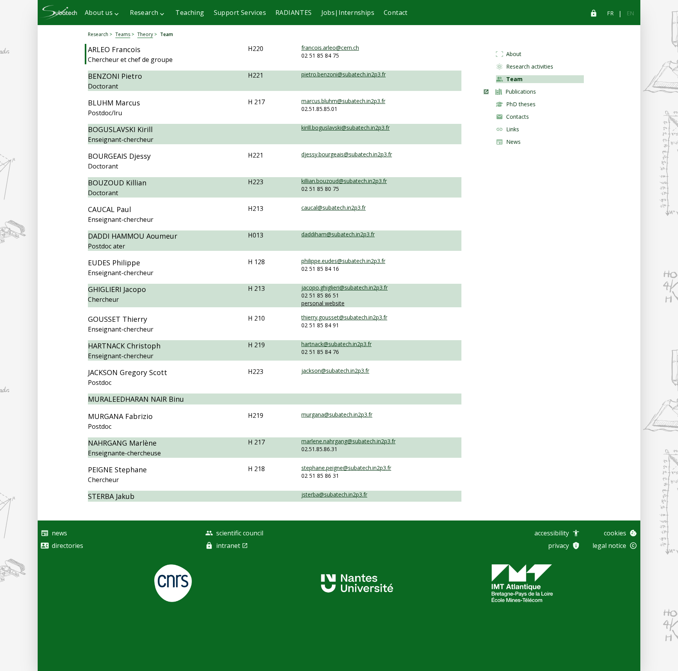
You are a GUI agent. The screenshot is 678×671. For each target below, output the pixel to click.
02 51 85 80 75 (320, 188)
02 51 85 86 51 (320, 295)
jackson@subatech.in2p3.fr (335, 370)
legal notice (609, 545)
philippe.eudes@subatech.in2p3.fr (343, 261)
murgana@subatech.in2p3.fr (336, 414)
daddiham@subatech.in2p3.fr (338, 234)
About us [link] (99, 12)
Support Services (240, 12)
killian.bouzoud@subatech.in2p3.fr (344, 181)
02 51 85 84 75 (320, 55)
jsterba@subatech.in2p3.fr (334, 494)
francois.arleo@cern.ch (330, 47)
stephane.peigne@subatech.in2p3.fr (346, 468)
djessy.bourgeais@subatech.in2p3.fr (346, 154)
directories (67, 545)
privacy (558, 545)
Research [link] (144, 12)
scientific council (239, 533)
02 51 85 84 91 (320, 325)
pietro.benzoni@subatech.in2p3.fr (343, 74)
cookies (615, 533)
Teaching (189, 12)
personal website (322, 303)
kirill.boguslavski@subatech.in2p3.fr (345, 127)
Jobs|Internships (347, 12)
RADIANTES (293, 12)
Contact (396, 12)
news (59, 533)
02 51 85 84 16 (320, 268)
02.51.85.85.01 (319, 108)
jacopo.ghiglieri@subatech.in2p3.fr (344, 287)
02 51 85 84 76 (320, 351)
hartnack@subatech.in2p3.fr (336, 344)
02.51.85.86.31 (319, 449)
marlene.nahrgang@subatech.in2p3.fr (348, 441)
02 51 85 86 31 (320, 475)
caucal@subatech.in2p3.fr (333, 207)
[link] (610, 13)
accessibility (551, 533)
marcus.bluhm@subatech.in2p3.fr (343, 101)
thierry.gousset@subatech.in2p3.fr (344, 317)
